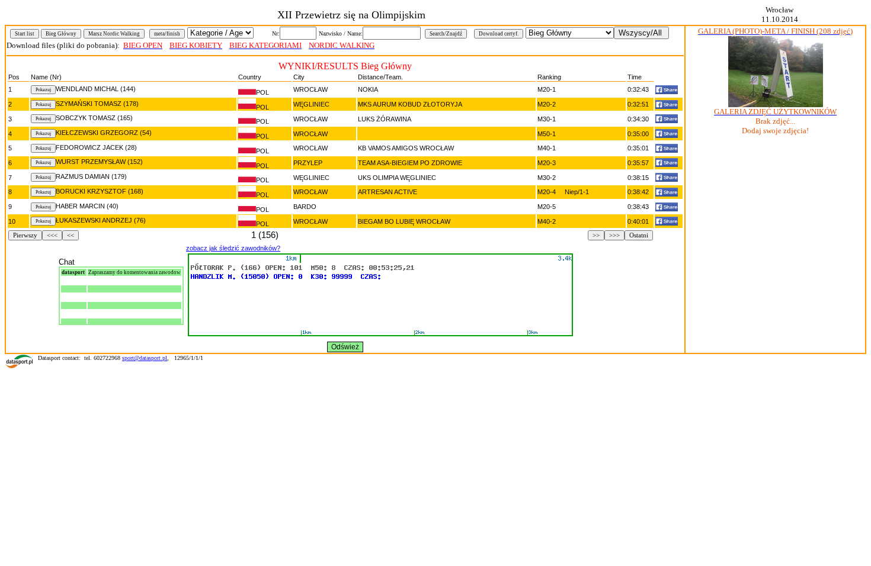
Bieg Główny (61, 34)
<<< (52, 235)
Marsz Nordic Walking (114, 34)
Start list (24, 34)
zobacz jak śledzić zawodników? (233, 248)
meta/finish (167, 34)
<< (70, 235)
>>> (614, 235)
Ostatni (638, 235)
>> (596, 235)
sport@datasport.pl (144, 358)
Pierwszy (25, 235)
